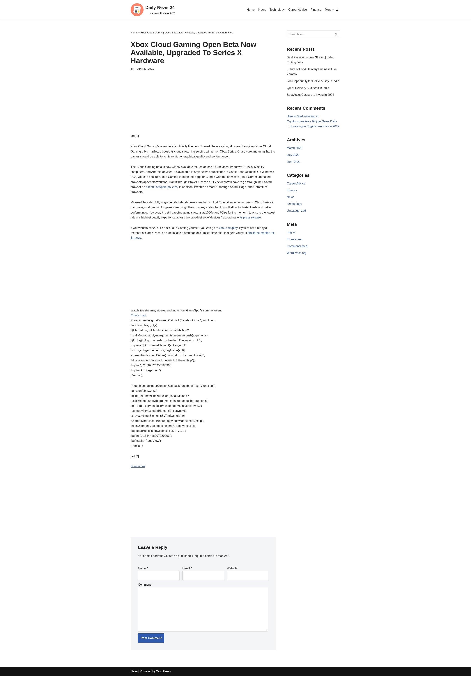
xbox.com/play (228, 227)
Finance (316, 9)
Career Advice (297, 9)
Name (143, 568)
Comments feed (297, 246)
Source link (138, 466)
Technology (277, 9)
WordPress (163, 671)
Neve (134, 671)
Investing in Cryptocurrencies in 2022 (315, 126)
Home (251, 9)
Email (187, 568)
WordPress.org (296, 252)
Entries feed (294, 239)
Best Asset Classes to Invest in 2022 (310, 94)
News (262, 9)
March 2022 (294, 148)
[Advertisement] (203, 107)
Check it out (138, 315)
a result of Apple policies (162, 187)
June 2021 (294, 161)
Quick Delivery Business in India (308, 87)
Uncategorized (296, 210)
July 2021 (293, 154)
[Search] (337, 9)
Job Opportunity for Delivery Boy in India (313, 81)
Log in (291, 232)
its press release (250, 217)
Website (232, 568)
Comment (145, 584)
